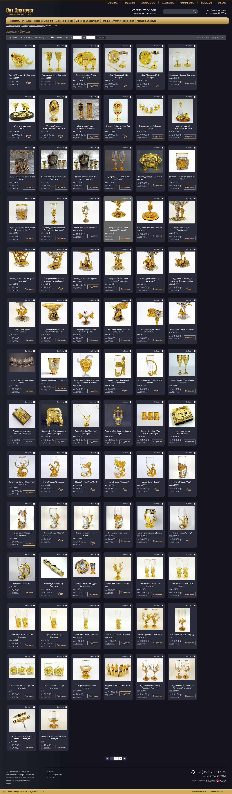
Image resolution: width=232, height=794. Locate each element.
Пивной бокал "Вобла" (54, 533)
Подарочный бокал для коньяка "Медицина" (54, 330)
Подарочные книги (43, 21)
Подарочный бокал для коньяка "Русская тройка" (182, 279)
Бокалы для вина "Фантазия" (150, 634)
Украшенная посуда (146, 21)
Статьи (50, 772)
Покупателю (129, 2)
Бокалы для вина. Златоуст (54, 75)
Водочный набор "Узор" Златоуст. (86, 76)
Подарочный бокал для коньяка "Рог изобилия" (54, 279)
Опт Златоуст (20, 11)
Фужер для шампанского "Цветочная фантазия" (54, 229)
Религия (106, 21)
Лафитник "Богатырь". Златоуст (54, 635)
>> (124, 758)
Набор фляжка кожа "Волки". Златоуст (54, 178)
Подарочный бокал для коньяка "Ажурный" (118, 229)
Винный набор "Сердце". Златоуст (86, 432)
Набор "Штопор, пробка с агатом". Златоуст (22, 737)
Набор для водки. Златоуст (150, 177)
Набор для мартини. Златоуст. (22, 127)
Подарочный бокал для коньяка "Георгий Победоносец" (118, 279)
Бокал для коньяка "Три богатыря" (150, 279)
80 (218, 37)
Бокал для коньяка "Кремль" (86, 278)
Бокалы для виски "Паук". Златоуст (54, 686)
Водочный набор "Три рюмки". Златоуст (150, 432)
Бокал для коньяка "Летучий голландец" (22, 279)
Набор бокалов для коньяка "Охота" (22, 381)
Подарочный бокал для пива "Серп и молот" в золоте (86, 381)
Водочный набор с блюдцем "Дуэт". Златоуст (53, 432)
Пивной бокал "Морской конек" (86, 534)
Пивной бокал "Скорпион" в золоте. (150, 381)
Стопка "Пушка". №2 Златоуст (22, 75)
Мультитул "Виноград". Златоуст (54, 585)
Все (222, 37)
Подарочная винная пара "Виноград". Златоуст (182, 686)
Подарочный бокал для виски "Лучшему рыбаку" (22, 229)
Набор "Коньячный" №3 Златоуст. (118, 76)
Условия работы (148, 2)
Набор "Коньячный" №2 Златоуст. (150, 76)
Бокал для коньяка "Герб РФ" (150, 228)
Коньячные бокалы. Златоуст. (182, 75)
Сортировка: (13, 37)
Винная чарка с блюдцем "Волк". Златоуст (86, 585)
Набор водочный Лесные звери (150, 127)
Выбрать (28, 46)
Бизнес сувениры (64, 21)
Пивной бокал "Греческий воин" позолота (118, 381)
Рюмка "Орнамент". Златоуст (54, 380)
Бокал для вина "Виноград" (182, 634)
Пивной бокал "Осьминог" (54, 482)
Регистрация (206, 2)
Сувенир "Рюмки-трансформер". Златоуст (54, 127)
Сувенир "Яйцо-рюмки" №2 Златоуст (118, 127)
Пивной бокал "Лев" (182, 482)
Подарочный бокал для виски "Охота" (22, 178)
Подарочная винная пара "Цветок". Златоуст (150, 686)
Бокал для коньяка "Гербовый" (22, 330)
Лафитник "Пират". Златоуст (118, 634)
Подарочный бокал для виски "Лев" (182, 178)
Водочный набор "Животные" (118, 685)
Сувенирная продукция (87, 21)
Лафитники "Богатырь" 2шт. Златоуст (22, 635)
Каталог (24, 26)
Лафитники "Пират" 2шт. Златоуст (182, 585)
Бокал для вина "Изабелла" (86, 228)
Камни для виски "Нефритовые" (182, 432)
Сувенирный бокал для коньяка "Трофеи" (86, 330)
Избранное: (217, 792)
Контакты (222, 2)
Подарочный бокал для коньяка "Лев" (150, 330)
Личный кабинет (187, 2)
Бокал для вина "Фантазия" (118, 584)
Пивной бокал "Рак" (21, 584)
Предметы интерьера (20, 21)
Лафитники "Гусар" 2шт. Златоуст (150, 585)
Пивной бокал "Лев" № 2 (86, 482)
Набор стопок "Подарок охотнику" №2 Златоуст (86, 127)
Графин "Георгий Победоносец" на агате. (182, 127)
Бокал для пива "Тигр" (118, 533)
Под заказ (29, 84)
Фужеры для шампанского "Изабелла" (118, 178)
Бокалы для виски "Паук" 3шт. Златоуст (22, 686)
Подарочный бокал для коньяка (86, 686)
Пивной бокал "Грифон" (118, 482)
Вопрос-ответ (168, 2)
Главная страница (13, 26)
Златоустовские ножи (123, 21)
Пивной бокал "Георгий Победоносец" (22, 534)
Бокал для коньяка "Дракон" (150, 533)
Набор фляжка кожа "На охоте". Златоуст (86, 178)
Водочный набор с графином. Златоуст (118, 432)
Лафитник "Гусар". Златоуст (86, 634)
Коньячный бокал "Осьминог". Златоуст (22, 483)
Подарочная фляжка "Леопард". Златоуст (22, 432)
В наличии (57, 37)
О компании (112, 2)
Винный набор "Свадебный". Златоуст (182, 381)
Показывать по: (204, 37)
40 (213, 37)
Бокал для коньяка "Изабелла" (182, 229)
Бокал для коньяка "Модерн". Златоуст (54, 737)
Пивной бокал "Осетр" (182, 533)
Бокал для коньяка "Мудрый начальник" (118, 330)
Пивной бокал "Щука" (150, 482)
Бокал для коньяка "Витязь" (182, 329)
